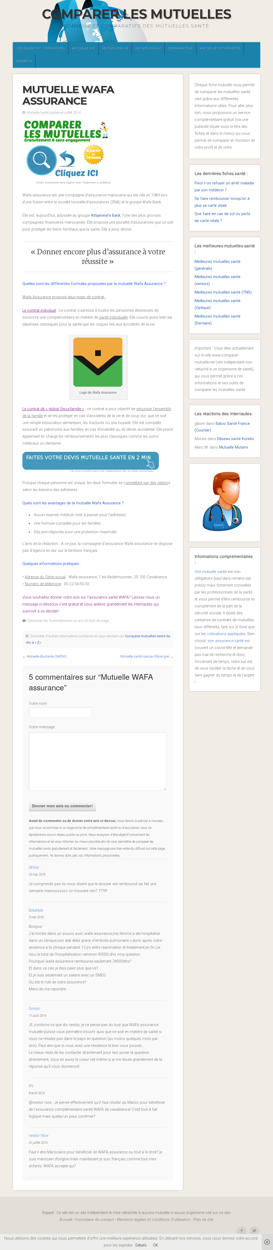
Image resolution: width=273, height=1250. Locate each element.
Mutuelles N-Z (148, 48)
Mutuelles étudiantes (220, 48)
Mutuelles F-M (115, 48)
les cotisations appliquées (223, 634)
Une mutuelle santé (211, 571)
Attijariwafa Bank (106, 215)
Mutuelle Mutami (233, 447)
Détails (141, 1245)
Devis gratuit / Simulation (41, 48)
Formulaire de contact (94, 1219)
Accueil (65, 1219)
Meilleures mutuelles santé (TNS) (223, 292)
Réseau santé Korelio (235, 439)
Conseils (24, 61)
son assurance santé (225, 641)
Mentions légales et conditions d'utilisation (153, 1219)
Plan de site (204, 1219)
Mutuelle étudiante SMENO (47, 656)
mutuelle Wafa (89, 503)
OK (155, 1245)
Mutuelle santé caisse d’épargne (144, 656)
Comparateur (180, 48)
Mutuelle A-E (83, 48)
